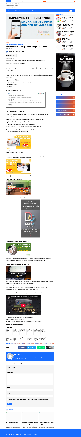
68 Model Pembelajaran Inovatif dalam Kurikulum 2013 (68, 33)
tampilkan (13, 55)
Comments (10, 372)
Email (8, 393)
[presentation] (10, 420)
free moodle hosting (15, 343)
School (25, 10)
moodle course (38, 343)
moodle (23, 343)
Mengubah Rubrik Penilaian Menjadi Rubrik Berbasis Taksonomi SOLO (15, 1)
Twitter (31, 347)
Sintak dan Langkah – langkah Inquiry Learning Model (68, 19)
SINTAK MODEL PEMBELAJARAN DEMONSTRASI (66, 40)
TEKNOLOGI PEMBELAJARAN (16, 44)
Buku (20, 10)
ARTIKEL (36, 1)
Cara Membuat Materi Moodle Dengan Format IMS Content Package (37, 338)
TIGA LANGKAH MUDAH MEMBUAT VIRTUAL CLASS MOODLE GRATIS (12, 424)
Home (9, 10)
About (36, 10)
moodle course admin (49, 343)
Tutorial (15, 10)
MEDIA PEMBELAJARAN (62, 102)
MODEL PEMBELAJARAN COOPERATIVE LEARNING (68, 46)
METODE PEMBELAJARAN (62, 106)
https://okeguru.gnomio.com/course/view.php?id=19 (18, 116)
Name (8, 387)
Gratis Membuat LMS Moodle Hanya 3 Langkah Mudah (16, 338)
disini (22, 152)
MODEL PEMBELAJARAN (62, 110)
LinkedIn (50, 347)
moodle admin (30, 343)
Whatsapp (41, 347)
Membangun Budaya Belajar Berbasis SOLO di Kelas (49, 1)
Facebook (23, 347)
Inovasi (31, 10)
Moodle (7, 44)
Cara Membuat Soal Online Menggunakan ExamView (30, 338)
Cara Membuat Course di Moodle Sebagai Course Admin (9, 338)
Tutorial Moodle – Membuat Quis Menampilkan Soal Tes (43, 338)
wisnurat (18, 354)
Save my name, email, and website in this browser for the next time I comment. (28, 399)
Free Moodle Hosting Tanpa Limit (22, 337)
